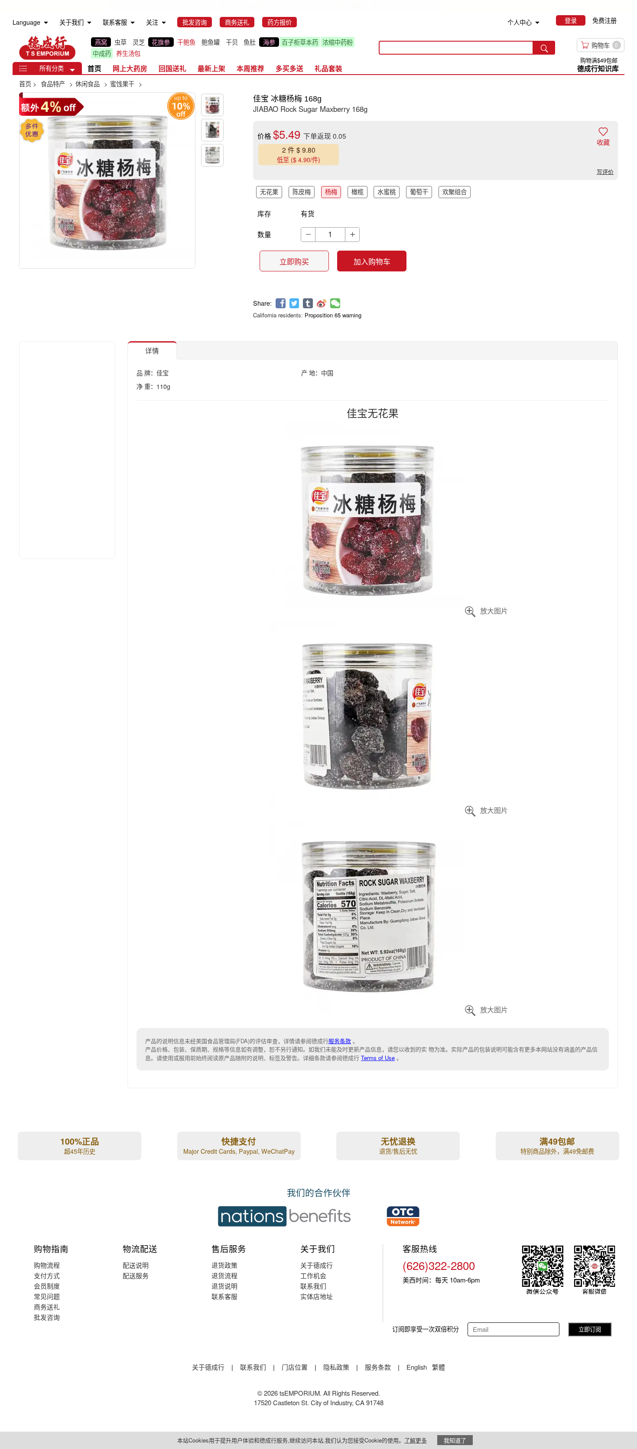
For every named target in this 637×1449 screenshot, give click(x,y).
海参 (269, 42)
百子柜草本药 (300, 42)
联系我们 (313, 1285)
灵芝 (139, 42)
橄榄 (357, 191)
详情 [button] (152, 350)
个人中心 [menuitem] (519, 22)
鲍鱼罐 (211, 42)
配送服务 (136, 1275)
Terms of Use (378, 1058)
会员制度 (47, 1285)
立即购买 (294, 261)
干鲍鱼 (186, 42)
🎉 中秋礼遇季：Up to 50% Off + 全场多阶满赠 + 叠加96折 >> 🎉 (318, 6)
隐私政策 (336, 1366)
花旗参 (161, 42)
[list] (228, 47)
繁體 (438, 1366)
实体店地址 (316, 1296)
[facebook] (281, 303)
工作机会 (313, 1275)
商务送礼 (47, 1306)
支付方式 (47, 1275)
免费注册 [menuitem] (604, 20)
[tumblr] (308, 303)
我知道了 (455, 1440)
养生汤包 (128, 53)
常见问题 (47, 1296)
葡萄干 (419, 191)
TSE (47, 47)
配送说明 (136, 1265)
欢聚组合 (454, 191)
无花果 (269, 191)
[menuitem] (46, 22)
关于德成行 (316, 1265)
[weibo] (322, 303)
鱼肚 (250, 42)
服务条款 (339, 1041)
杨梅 (331, 191)
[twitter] (294, 303)
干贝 (232, 42)
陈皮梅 (301, 191)
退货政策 (224, 1265)
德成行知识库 (598, 68)
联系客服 (224, 1296)
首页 (94, 68)
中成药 (102, 53)
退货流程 (224, 1275)
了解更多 (415, 1440)
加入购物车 (372, 261)
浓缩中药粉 (337, 42)
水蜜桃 (386, 191)
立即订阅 (589, 1329)
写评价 (605, 171)
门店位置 (295, 1366)
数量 (264, 234)
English (417, 1366)
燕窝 (101, 42)
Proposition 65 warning (333, 315)
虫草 (120, 42)
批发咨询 (47, 1317)
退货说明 (224, 1285)
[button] (72, 70)
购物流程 (47, 1265)
